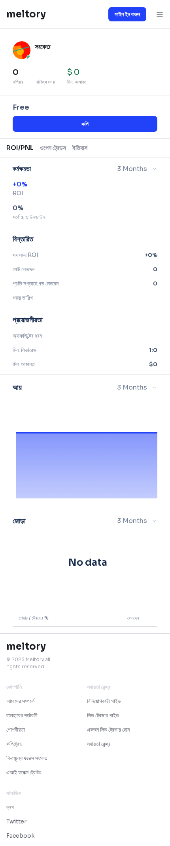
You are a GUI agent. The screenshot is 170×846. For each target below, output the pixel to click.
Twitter (16, 821)
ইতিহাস (79, 148)
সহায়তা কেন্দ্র (99, 743)
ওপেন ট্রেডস (53, 148)
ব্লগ (10, 807)
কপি (85, 123)
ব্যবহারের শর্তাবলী (22, 715)
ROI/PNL (20, 148)
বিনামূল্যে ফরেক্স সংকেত (26, 758)
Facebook (20, 835)
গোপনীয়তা (15, 729)
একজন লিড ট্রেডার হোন (108, 729)
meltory (26, 14)
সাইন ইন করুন (127, 14)
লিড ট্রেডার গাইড (103, 715)
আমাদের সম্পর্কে (20, 701)
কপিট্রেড (14, 743)
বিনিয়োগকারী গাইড (104, 701)
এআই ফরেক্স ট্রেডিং (24, 772)
